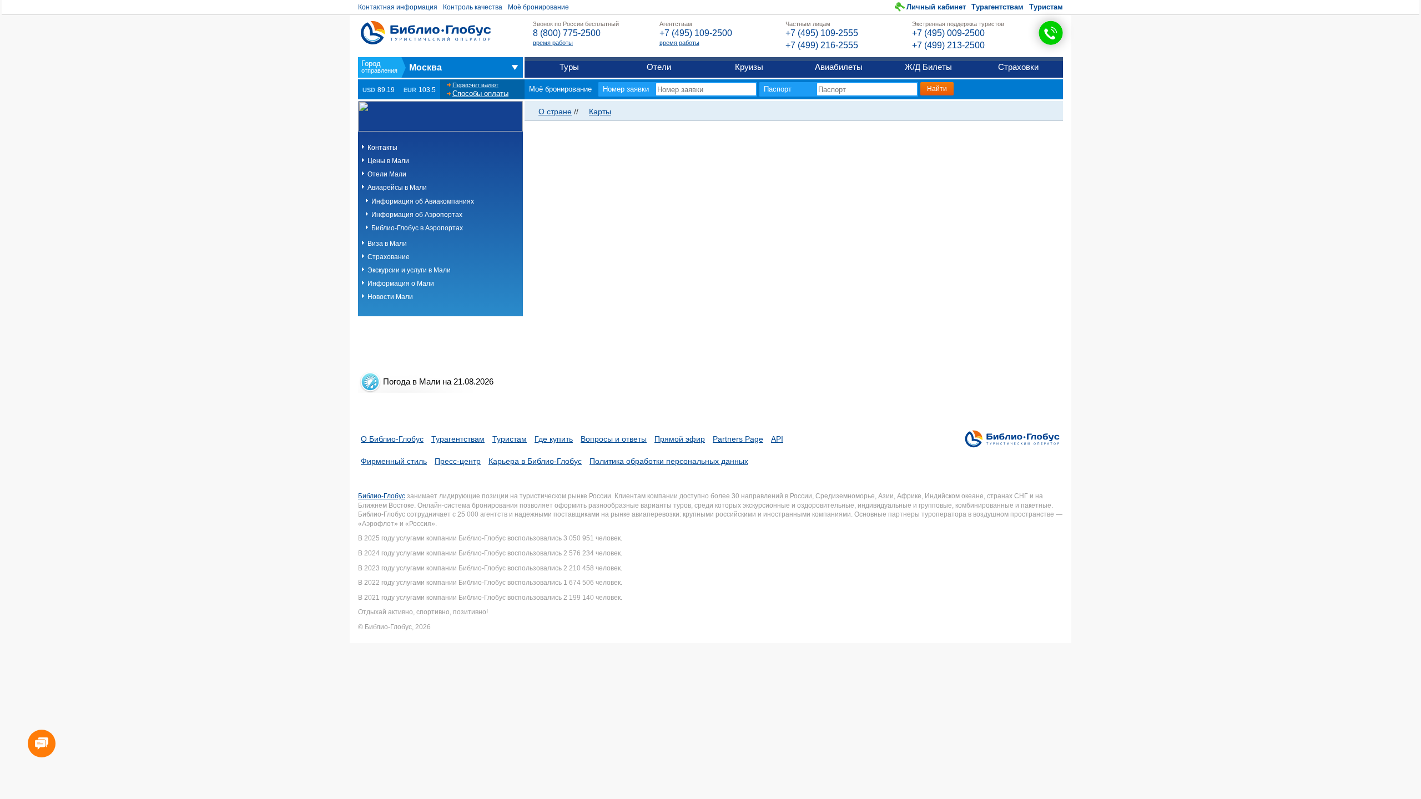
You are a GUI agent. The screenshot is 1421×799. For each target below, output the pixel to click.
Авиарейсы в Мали (397, 187)
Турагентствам (997, 7)
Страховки (1018, 67)
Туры (569, 67)
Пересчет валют (475, 85)
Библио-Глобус (381, 496)
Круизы (749, 67)
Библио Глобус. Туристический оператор (425, 33)
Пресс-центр (458, 461)
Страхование (388, 257)
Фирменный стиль (394, 461)
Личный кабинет (936, 7)
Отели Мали (386, 174)
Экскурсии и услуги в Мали (409, 270)
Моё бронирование (538, 7)
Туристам (1046, 7)
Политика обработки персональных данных (668, 461)
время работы (553, 42)
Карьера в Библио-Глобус (535, 461)
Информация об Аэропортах (416, 215)
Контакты (382, 147)
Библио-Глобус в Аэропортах (417, 228)
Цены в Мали (388, 161)
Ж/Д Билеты (928, 67)
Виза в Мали (387, 243)
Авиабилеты (839, 67)
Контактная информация (397, 7)
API (777, 438)
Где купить (554, 438)
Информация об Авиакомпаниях (422, 201)
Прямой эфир (679, 438)
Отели (659, 67)
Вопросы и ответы (614, 438)
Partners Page (738, 438)
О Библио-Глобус (392, 438)
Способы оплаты (480, 93)
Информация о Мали (400, 283)
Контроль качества (472, 7)
